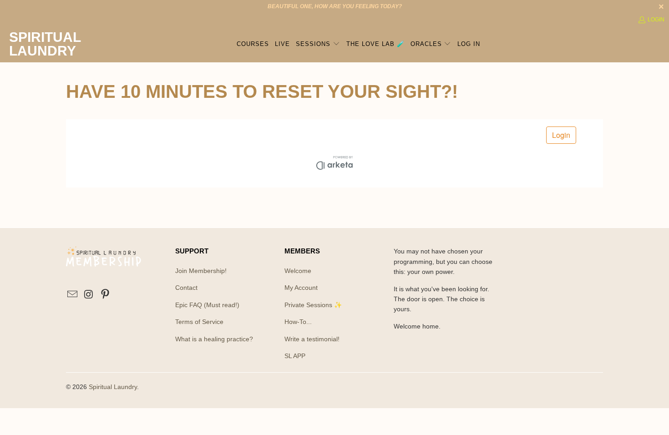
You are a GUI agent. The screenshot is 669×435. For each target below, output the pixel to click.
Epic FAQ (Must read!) (207, 305)
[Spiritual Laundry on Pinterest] (105, 295)
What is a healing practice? (214, 339)
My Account (301, 287)
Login (656, 19)
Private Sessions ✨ (313, 305)
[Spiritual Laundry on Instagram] (89, 295)
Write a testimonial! (312, 339)
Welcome (297, 270)
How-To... (298, 321)
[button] (318, 44)
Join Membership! (201, 270)
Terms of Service (199, 321)
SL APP (294, 355)
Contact (186, 287)
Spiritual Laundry (113, 386)
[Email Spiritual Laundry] (73, 295)
